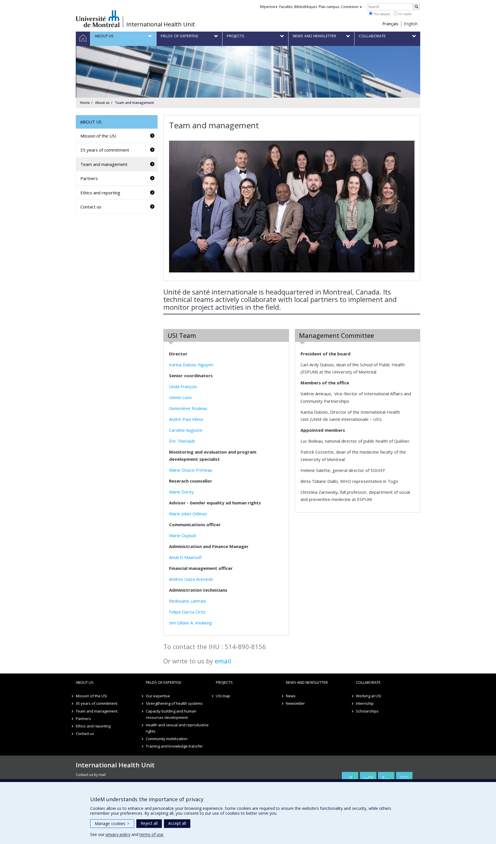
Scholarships (367, 711)
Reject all (149, 823)
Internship (365, 703)
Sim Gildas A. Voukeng (190, 623)
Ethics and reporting (100, 192)
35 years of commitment (104, 150)
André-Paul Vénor (186, 419)
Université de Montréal (98, 18)
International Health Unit (160, 24)
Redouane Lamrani (187, 601)
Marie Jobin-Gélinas (188, 513)
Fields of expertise (163, 682)
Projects (224, 682)
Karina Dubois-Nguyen (191, 364)
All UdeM (404, 14)
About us (102, 102)
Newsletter (295, 703)
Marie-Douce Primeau (190, 470)
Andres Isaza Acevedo (191, 579)
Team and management (103, 164)
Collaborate (368, 682)
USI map (223, 695)
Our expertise (158, 695)
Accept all (177, 823)
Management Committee (336, 335)
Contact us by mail (91, 774)
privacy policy (118, 834)
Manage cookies (112, 823)
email (223, 661)
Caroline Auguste (185, 430)
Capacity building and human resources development (171, 714)
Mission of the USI (98, 136)
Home (85, 102)
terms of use (151, 834)
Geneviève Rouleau (188, 408)
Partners (89, 178)
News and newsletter (307, 682)
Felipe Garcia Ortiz (187, 612)
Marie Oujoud (182, 535)
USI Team (182, 335)
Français (390, 23)
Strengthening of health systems (174, 703)
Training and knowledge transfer (174, 746)
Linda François (183, 386)
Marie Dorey (181, 492)
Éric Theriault (182, 441)
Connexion (350, 6)
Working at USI (368, 695)
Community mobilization (166, 738)
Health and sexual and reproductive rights (177, 728)
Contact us (90, 207)
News (291, 695)
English (411, 23)
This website (381, 14)
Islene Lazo (180, 397)
